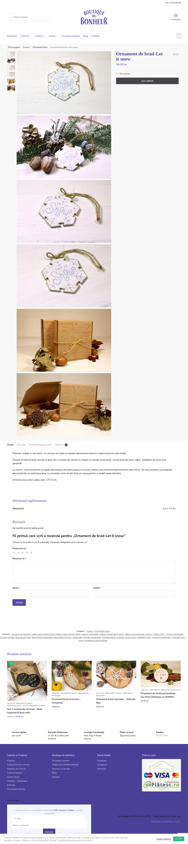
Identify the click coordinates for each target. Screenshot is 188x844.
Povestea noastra (60, 760)
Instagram (102, 764)
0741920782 (162, 735)
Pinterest (101, 768)
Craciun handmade (174, 634)
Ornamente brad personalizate (19, 704)
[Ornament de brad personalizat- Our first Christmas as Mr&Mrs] (161, 674)
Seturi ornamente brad (33, 706)
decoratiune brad (23, 637)
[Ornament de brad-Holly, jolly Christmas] (177, 54)
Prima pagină (14, 47)
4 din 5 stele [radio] (27, 553)
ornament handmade (160, 637)
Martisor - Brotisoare (17, 780)
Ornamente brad (40, 47)
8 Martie (11, 785)
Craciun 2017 (159, 634)
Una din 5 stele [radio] (14, 553)
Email (97, 587)
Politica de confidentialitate (65, 764)
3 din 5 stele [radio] (23, 553)
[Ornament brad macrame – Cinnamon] (72, 676)
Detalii (10, 444)
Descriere (21, 444)
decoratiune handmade (42, 637)
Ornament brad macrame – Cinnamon (66, 701)
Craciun (26, 47)
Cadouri (11, 760)
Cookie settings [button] (163, 839)
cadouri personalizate (134, 634)
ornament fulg (143, 637)
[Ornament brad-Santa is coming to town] (174, 54)
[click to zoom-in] (64, 82)
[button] (174, 36)
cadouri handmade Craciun (111, 634)
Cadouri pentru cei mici (18, 764)
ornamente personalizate (96, 640)
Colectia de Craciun (16, 768)
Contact (56, 776)
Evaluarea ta (19, 548)
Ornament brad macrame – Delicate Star (116, 701)
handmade (77, 637)
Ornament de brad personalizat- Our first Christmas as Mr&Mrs (158, 695)
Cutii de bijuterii (14, 772)
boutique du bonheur (21, 634)
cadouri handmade (89, 634)
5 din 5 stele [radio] (31, 553)
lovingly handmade (92, 637)
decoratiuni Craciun (62, 637)
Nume (16, 587)
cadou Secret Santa (71, 634)
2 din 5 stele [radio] (18, 553)
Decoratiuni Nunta (16, 789)
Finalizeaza (176, 19)
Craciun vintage (7, 637)
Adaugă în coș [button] (27, 722)
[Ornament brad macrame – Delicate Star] (116, 676)
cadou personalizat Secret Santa (47, 634)
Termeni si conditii (61, 768)
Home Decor (13, 776)
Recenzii (59, 444)
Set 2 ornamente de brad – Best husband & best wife (24, 710)
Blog (54, 772)
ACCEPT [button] (179, 838)
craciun (148, 634)
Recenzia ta (19, 558)
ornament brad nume (126, 637)
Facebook (102, 760)
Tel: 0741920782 (173, 2)
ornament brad (108, 637)
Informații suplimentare (40, 444)
